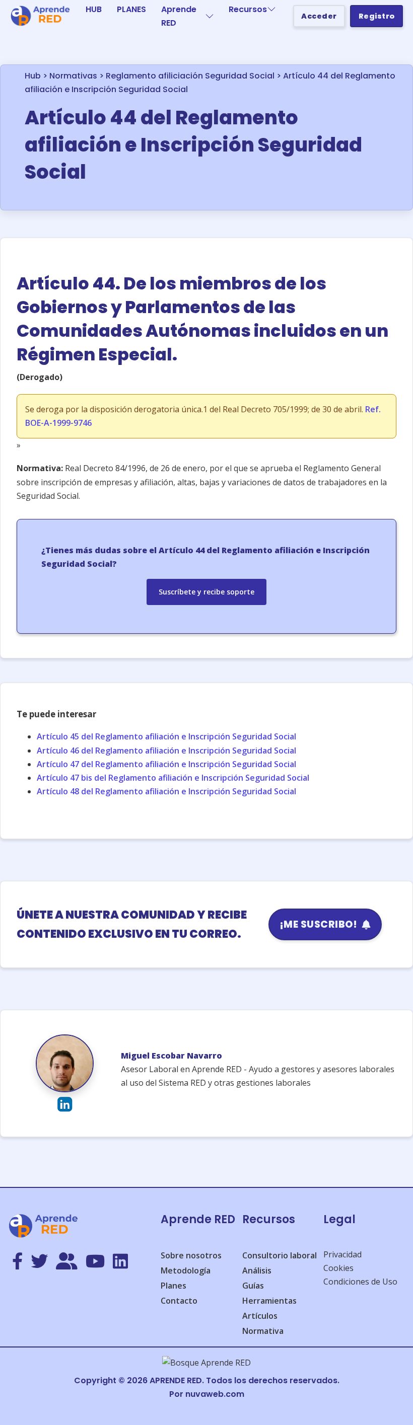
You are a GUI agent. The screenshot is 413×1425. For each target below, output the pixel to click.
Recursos (248, 9)
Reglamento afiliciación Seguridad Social (190, 76)
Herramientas (269, 1300)
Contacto (179, 1300)
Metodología (186, 1270)
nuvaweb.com (214, 1394)
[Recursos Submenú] (271, 9)
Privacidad (342, 1254)
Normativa (263, 1330)
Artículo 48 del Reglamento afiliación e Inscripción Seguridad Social (166, 791)
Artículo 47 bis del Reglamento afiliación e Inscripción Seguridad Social (173, 777)
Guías (253, 1285)
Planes (173, 1285)
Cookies (338, 1267)
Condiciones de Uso (360, 1281)
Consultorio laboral (279, 1255)
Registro (377, 16)
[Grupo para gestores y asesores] (67, 1261)
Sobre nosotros (191, 1255)
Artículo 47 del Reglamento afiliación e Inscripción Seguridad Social (166, 764)
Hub (33, 76)
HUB (94, 9)
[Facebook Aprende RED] (17, 1261)
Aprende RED (178, 16)
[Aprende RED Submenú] (209, 16)
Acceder (319, 16)
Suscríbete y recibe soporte (206, 591)
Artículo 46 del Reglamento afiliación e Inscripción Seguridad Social (166, 750)
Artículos (260, 1315)
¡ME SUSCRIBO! (319, 924)
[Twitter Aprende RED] (39, 1261)
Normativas (73, 76)
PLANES (131, 9)
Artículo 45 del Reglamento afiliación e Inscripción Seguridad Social (166, 736)
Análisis (256, 1270)
